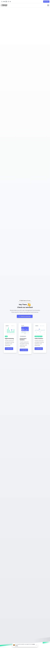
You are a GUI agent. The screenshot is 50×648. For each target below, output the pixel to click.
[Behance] (10, 1)
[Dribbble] (8, 1)
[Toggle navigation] (48, 5)
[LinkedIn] (6, 1)
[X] (1, 1)
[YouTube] (4, 1)
